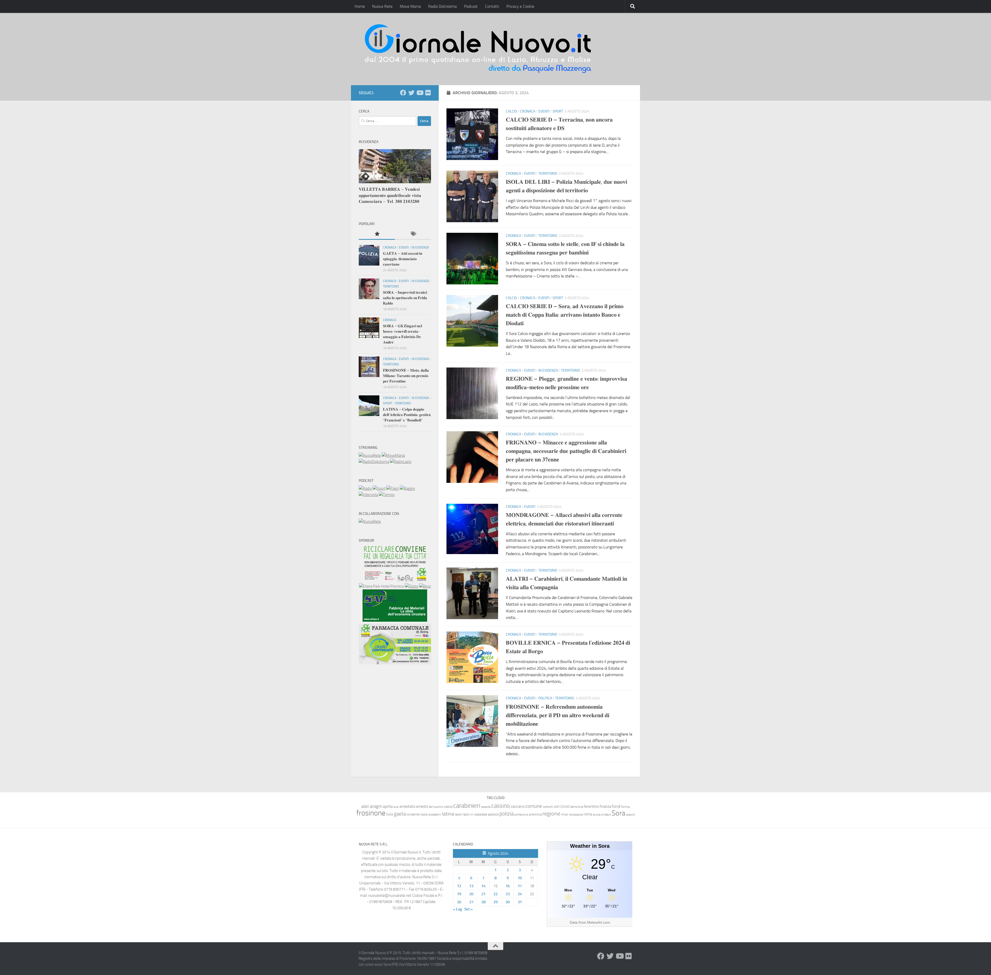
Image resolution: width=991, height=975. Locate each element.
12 (459, 886)
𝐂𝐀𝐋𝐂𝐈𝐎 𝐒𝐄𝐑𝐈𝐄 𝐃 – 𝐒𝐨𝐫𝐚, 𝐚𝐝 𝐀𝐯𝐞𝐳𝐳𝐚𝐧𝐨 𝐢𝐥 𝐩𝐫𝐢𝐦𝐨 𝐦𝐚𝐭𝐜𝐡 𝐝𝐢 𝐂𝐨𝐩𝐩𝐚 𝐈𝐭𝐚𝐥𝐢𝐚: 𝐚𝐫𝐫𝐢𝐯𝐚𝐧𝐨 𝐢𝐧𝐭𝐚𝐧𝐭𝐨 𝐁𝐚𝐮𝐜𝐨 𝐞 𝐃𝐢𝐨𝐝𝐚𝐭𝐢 (565, 315)
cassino (500, 805)
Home (360, 6)
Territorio (547, 173)
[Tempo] (387, 494)
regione (551, 813)
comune (533, 806)
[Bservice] (395, 663)
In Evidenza (548, 370)
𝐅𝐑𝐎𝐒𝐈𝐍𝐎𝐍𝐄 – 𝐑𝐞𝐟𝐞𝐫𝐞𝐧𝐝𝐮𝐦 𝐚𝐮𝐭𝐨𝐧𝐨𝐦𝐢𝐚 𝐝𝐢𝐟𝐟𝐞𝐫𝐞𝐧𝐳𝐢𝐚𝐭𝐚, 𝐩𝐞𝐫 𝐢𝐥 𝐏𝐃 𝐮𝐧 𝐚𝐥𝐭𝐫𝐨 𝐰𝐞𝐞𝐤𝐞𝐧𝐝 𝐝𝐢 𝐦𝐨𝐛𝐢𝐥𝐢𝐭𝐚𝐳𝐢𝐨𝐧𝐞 (557, 715)
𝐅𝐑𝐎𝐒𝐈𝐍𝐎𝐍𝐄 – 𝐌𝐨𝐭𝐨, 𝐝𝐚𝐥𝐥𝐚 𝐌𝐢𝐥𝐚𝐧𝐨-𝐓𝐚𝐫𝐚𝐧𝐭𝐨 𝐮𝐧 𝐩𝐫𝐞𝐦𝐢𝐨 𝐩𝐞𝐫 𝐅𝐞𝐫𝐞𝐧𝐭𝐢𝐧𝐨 (406, 375)
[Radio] (365, 488)
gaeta (400, 814)
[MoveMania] (393, 455)
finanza (605, 806)
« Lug (457, 909)
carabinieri (466, 805)
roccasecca (576, 814)
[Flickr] (428, 93)
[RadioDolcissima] (374, 461)
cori (557, 806)
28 (483, 902)
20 (471, 894)
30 (508, 902)
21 (483, 894)
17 (520, 886)
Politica (545, 698)
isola (424, 814)
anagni (376, 806)
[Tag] (413, 234)
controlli (548, 807)
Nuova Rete (382, 6)
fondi (616, 806)
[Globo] (411, 586)
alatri (365, 806)
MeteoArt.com (598, 922)
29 (495, 902)
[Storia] (368, 494)
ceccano (518, 806)
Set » (468, 909)
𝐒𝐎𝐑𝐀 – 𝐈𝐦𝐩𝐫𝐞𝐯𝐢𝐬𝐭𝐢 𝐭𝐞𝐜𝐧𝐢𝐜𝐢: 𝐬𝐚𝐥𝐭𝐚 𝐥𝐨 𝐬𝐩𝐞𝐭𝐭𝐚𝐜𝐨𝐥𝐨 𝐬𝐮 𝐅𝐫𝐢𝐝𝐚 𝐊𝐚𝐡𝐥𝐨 (405, 298)
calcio (448, 806)
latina (448, 814)
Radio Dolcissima (442, 6)
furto (389, 814)
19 (459, 894)
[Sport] (379, 488)
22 (495, 894)
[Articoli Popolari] (377, 234)
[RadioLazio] (400, 461)
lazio (466, 814)
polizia (506, 814)
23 (508, 894)
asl (431, 807)
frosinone (371, 813)
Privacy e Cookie (520, 6)
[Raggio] (407, 488)
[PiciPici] (395, 580)
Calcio (511, 111)
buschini (438, 807)
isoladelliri (434, 814)
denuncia (576, 807)
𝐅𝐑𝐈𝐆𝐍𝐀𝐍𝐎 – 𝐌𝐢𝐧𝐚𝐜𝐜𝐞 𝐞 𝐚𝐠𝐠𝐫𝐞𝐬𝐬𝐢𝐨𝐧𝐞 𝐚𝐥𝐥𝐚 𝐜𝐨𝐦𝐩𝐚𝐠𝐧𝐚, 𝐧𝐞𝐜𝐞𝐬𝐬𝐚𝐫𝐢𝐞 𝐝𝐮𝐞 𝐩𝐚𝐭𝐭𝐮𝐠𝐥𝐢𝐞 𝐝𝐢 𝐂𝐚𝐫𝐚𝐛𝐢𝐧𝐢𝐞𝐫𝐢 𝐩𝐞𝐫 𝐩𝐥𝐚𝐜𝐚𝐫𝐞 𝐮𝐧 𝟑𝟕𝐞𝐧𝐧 (566, 451)
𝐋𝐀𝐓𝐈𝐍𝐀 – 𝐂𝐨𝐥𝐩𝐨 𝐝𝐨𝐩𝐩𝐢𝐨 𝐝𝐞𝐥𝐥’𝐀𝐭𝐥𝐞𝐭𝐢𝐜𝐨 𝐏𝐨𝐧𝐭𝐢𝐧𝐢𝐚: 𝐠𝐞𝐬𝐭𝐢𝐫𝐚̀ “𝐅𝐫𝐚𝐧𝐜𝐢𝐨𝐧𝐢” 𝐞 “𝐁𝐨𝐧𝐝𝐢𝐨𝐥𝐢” (407, 414)
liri (472, 814)
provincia (535, 814)
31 (520, 902)
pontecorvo (521, 814)
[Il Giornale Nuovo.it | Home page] (478, 49)
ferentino (591, 806)
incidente (413, 814)
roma (588, 814)
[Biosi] (425, 586)
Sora (618, 813)
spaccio (630, 814)
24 (520, 894)
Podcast (471, 6)
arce (396, 807)
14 (483, 886)
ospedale (480, 814)
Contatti (492, 6)
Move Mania (410, 6)
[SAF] (395, 620)
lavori (458, 814)
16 (508, 886)
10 (520, 878)
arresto (422, 806)
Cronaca (527, 111)
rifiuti (564, 814)
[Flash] (392, 488)
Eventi (543, 111)
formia (625, 807)
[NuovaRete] (370, 455)
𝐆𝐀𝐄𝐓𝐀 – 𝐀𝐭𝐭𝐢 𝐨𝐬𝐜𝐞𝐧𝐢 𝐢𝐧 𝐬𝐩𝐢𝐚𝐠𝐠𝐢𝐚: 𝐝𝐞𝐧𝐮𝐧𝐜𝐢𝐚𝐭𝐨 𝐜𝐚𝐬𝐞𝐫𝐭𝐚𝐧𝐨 (402, 259)
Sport (558, 111)
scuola (596, 814)
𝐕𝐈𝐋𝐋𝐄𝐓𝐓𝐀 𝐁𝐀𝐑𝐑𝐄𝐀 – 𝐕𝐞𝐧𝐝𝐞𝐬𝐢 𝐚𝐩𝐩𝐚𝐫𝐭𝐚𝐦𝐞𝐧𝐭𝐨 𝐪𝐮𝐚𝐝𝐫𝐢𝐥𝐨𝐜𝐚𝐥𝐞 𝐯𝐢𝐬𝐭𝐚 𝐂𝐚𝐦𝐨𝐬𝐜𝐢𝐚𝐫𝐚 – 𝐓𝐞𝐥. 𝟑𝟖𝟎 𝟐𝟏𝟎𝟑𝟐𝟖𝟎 (390, 195)
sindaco (606, 814)
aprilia (388, 806)
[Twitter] (411, 93)
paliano (493, 814)
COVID (564, 807)
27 (471, 902)
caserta (486, 807)
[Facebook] (403, 93)
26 (459, 902)
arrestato (407, 806)
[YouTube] (420, 93)
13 (471, 886)
